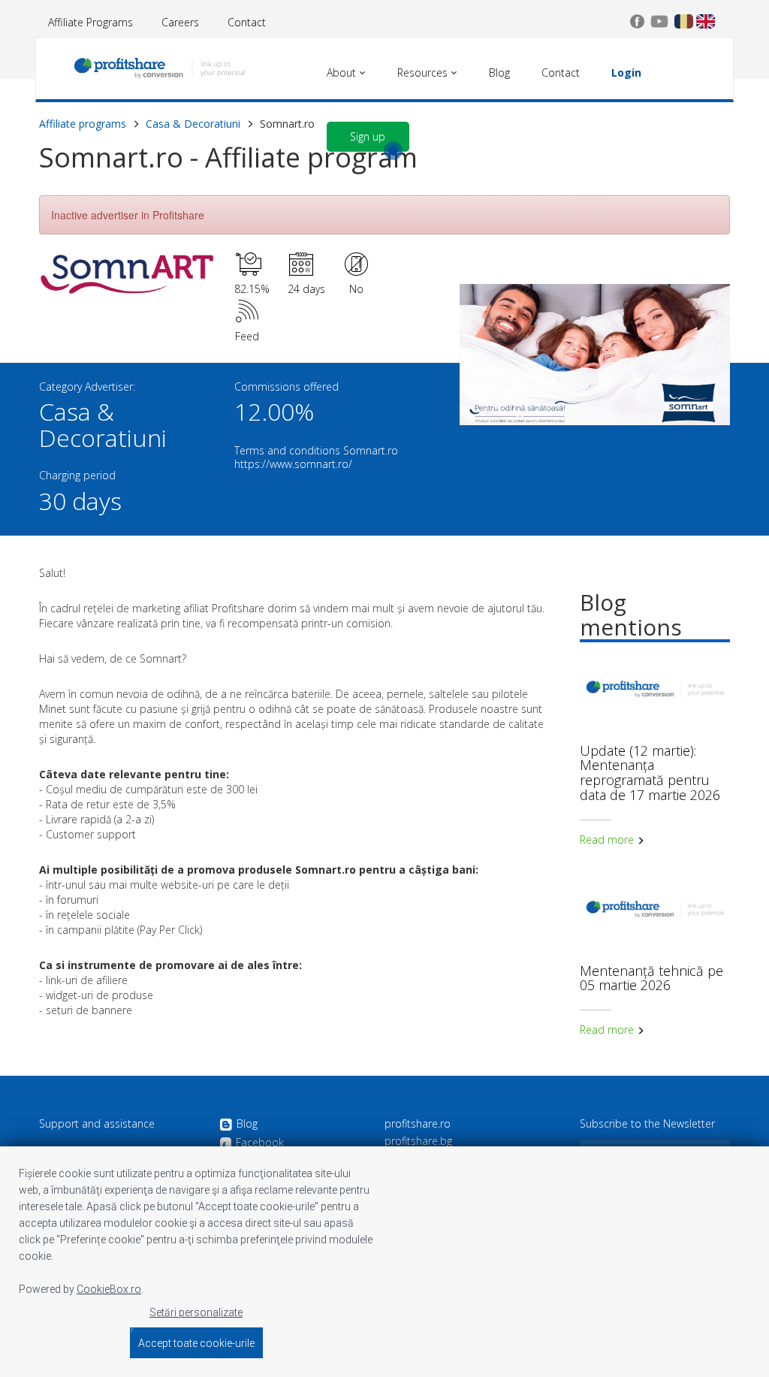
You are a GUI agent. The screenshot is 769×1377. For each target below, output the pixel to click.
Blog (247, 1124)
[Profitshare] (159, 71)
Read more (608, 839)
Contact (247, 22)
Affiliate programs (82, 123)
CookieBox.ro (109, 1289)
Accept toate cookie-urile (196, 1343)
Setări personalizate (196, 1312)
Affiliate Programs (90, 22)
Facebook (260, 1143)
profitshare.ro (417, 1124)
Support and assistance (97, 1124)
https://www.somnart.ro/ (293, 464)
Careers (180, 22)
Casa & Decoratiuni (193, 123)
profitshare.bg (418, 1141)
